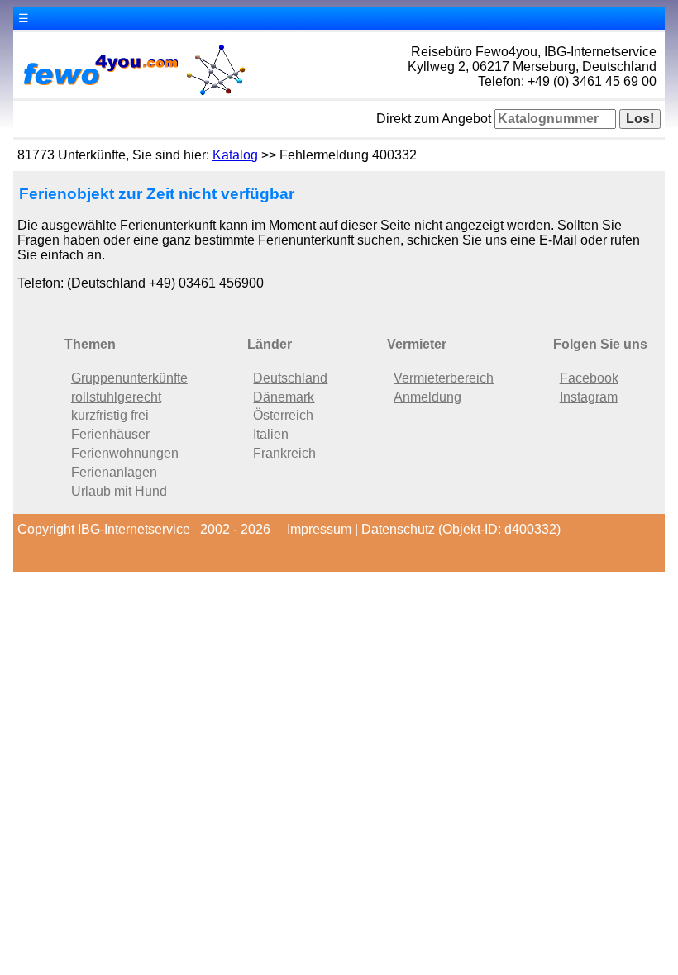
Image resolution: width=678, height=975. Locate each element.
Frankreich (284, 453)
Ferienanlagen (114, 472)
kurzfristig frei (110, 415)
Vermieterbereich (444, 378)
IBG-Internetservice (134, 529)
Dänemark (283, 397)
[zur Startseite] (133, 94)
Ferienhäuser (110, 434)
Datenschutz (398, 529)
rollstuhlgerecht (116, 397)
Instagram (589, 397)
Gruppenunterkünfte (129, 378)
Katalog (235, 155)
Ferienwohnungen (125, 453)
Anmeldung (427, 397)
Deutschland (290, 378)
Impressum (319, 529)
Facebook (589, 378)
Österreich (283, 415)
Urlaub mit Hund (119, 491)
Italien (271, 434)
